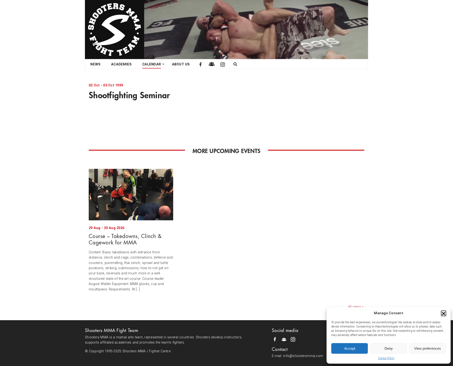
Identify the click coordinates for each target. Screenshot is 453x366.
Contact (280, 349)
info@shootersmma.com (303, 356)
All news (354, 307)
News (95, 64)
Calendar (151, 64)
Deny (389, 348)
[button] (443, 313)
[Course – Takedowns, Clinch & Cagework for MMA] (131, 194)
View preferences (427, 348)
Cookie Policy (386, 358)
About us (181, 64)
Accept (349, 348)
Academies (121, 64)
